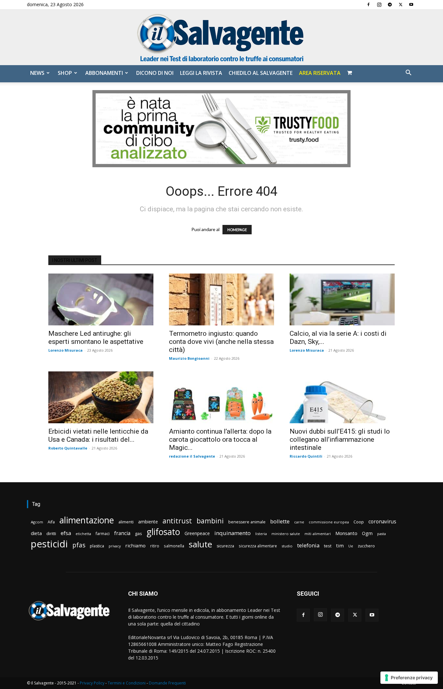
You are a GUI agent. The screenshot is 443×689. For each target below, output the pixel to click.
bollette (280, 521)
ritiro (154, 545)
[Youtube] (411, 4)
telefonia (308, 545)
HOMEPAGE (237, 230)
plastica (97, 546)
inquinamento (232, 533)
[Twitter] (400, 4)
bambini (210, 520)
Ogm (367, 533)
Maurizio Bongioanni (189, 358)
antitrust (177, 520)
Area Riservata (320, 72)
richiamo (135, 545)
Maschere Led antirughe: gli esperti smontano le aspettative (95, 337)
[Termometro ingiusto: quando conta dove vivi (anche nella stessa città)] (221, 299)
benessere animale (247, 522)
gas (138, 533)
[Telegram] (390, 4)
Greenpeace (197, 533)
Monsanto (346, 533)
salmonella (174, 545)
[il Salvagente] (221, 37)
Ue (350, 545)
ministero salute (285, 533)
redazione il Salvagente (192, 456)
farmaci (103, 533)
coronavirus (382, 521)
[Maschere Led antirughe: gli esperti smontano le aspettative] (100, 299)
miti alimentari (318, 533)
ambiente (148, 522)
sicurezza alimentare (258, 545)
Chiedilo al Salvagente (261, 72)
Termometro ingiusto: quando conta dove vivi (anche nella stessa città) (221, 342)
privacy (115, 545)
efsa (66, 533)
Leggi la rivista (201, 72)
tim (340, 545)
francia (122, 533)
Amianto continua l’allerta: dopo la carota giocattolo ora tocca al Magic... (220, 439)
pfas (78, 545)
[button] (408, 73)
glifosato (163, 532)
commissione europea (329, 522)
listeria (261, 533)
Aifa (51, 522)
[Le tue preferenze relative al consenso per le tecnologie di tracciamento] (409, 677)
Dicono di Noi (155, 72)
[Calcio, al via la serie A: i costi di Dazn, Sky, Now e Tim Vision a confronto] (342, 299)
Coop (358, 522)
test (327, 546)
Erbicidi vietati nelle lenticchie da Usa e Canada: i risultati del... (98, 435)
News (37, 72)
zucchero (366, 546)
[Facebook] (368, 4)
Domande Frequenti (167, 683)
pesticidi (49, 544)
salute (200, 544)
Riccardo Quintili (306, 456)
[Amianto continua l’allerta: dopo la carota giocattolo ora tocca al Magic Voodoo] (221, 397)
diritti (51, 533)
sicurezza (225, 546)
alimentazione (86, 520)
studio (287, 545)
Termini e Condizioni (127, 683)
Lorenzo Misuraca (65, 350)
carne (299, 522)
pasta (381, 533)
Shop (65, 72)
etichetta (83, 533)
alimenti (126, 522)
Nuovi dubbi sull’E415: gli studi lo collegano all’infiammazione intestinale (340, 439)
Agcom (37, 522)
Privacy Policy (92, 683)
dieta (36, 533)
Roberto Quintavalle (67, 448)
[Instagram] (379, 4)
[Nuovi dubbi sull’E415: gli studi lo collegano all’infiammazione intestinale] (342, 397)
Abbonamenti (104, 72)
